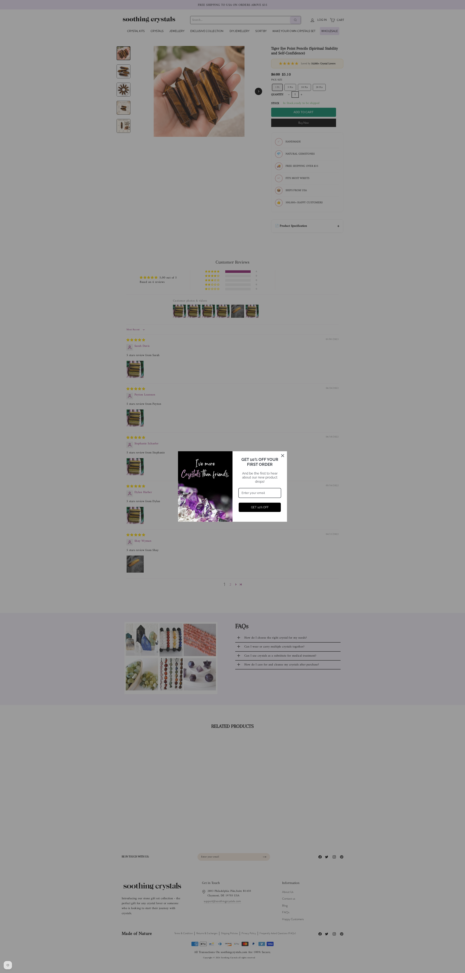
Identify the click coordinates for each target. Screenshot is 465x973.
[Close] (282, 455)
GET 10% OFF (260, 507)
